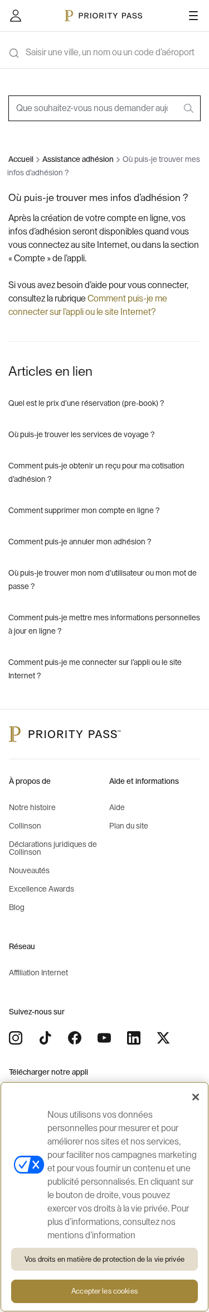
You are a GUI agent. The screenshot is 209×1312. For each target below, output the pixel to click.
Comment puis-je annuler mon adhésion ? (79, 542)
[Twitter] (163, 1038)
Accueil (20, 160)
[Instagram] (15, 1038)
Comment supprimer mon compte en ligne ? (83, 511)
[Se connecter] (15, 15)
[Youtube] (104, 1038)
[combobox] (104, 108)
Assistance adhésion (78, 160)
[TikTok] (45, 1038)
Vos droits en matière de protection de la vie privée (104, 1259)
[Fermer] (195, 1097)
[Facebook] (74, 1038)
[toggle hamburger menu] (193, 15)
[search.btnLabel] (189, 108)
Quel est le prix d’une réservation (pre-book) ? (86, 404)
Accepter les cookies (104, 1291)
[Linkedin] (133, 1038)
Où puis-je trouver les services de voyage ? (81, 435)
